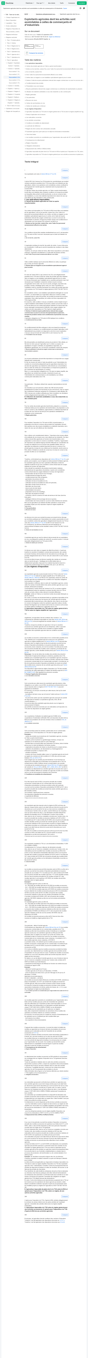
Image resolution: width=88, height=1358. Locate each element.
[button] (51, 3)
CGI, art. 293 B (38, 767)
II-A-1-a (36, 1032)
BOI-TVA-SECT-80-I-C (51, 687)
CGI (27, 623)
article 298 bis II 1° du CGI (58, 459)
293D (52, 767)
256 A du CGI (28, 621)
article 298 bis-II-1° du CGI (48, 174)
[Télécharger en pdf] (83, 8)
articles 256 (57, 619)
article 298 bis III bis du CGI (53, 927)
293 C (48, 767)
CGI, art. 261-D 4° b (35, 758)
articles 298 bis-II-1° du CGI (38, 522)
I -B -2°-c (62, 1220)
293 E (56, 767)
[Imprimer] (80, 8)
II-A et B (62, 1222)
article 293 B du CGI (53, 765)
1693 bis (37, 577)
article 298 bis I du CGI (52, 641)
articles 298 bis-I (29, 577)
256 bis (64, 619)
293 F (60, 767)
